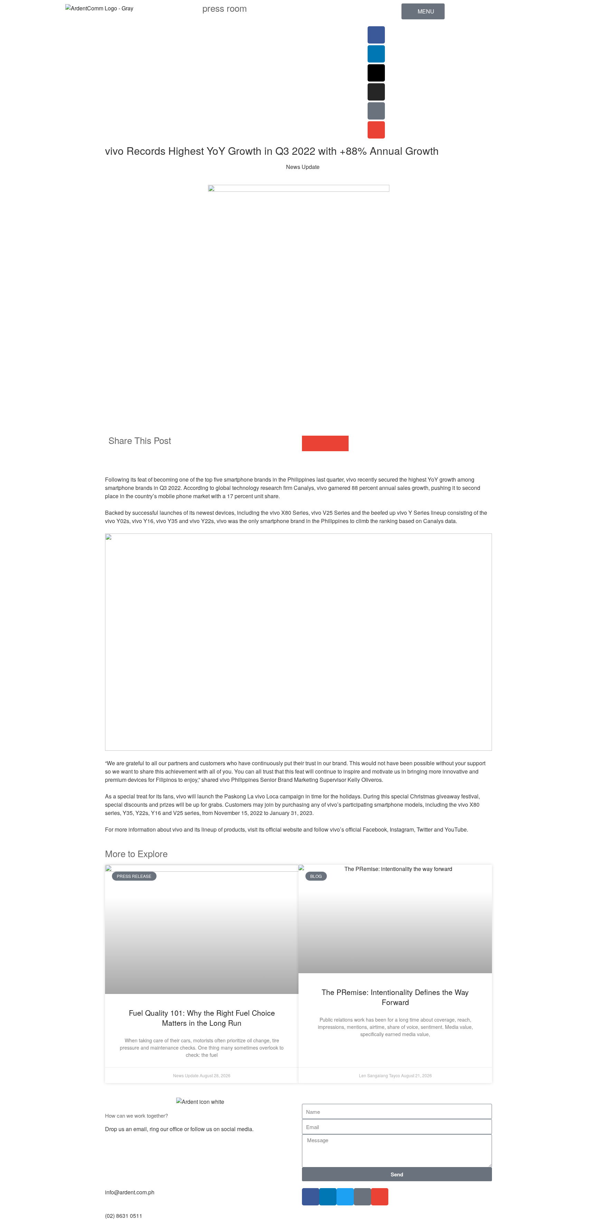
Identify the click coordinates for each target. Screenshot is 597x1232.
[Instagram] (376, 92)
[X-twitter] (376, 73)
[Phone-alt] (376, 111)
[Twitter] (345, 1196)
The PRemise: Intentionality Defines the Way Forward (395, 997)
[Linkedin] (376, 54)
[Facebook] (376, 35)
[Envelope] (376, 130)
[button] (310, 443)
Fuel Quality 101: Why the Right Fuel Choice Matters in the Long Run (202, 1017)
